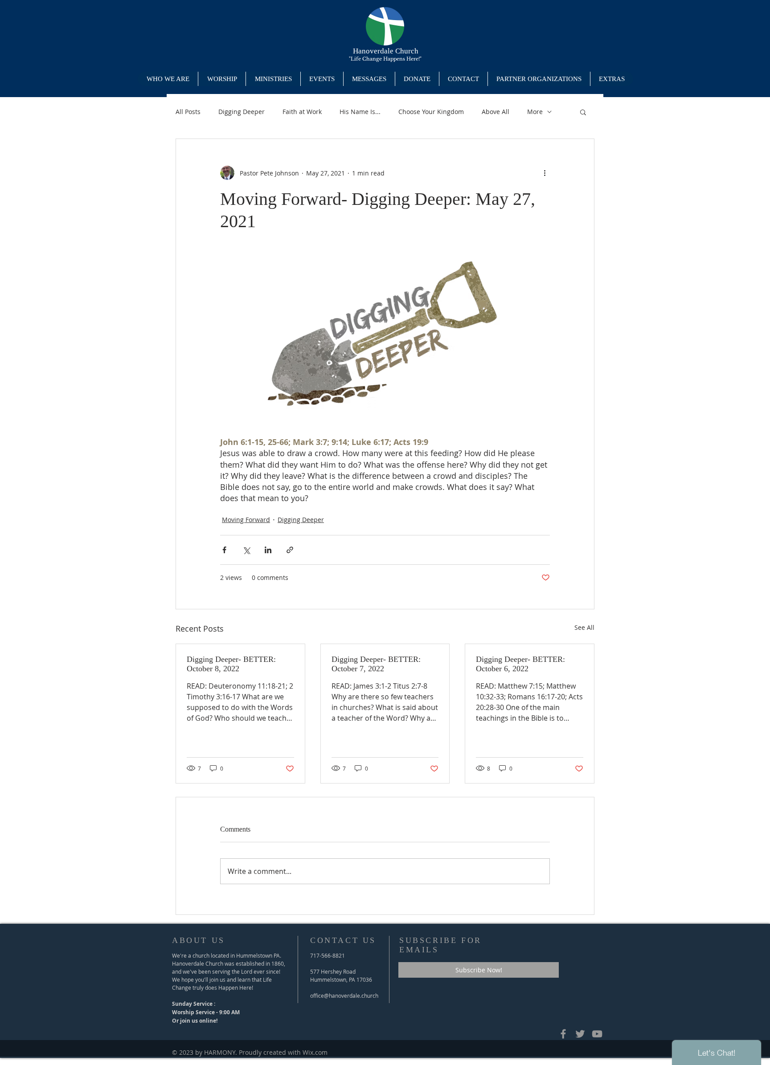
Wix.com (315, 1052)
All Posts (188, 111)
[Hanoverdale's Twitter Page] (580, 1034)
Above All (495, 111)
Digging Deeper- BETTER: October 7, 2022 (376, 664)
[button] (273, 79)
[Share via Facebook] (224, 550)
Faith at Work (302, 111)
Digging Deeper (241, 111)
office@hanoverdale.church (344, 995)
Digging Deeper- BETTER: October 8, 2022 (231, 664)
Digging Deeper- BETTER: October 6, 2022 (520, 664)
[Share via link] (290, 550)
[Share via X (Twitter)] (246, 550)
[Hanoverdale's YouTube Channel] (597, 1034)
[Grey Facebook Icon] (563, 1034)
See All (584, 627)
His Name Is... (360, 111)
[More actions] (544, 172)
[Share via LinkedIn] (268, 550)
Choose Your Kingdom (431, 111)
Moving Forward (246, 519)
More (535, 111)
